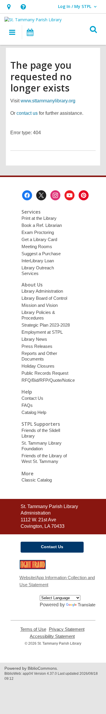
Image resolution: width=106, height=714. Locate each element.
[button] (8, 6)
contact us (27, 113)
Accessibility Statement (52, 636)
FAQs (27, 405)
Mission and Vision (39, 305)
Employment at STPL (42, 332)
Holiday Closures (37, 366)
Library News (34, 339)
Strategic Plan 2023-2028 (45, 324)
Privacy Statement (67, 629)
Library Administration (42, 291)
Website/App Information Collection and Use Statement (57, 581)
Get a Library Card (39, 239)
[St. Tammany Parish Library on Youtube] (69, 195)
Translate (86, 604)
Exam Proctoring (37, 232)
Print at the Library (39, 218)
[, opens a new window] (33, 567)
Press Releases (36, 346)
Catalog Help (33, 412)
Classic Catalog (36, 479)
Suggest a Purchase (41, 253)
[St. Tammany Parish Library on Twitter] (41, 195)
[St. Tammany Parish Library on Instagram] (55, 195)
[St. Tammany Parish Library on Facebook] (27, 195)
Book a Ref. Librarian (41, 225)
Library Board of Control (44, 298)
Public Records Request (44, 373)
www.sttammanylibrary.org (48, 100)
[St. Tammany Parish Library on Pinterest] (84, 195)
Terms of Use (33, 629)
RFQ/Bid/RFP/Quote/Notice (48, 380)
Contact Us (32, 398)
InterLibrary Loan (37, 260)
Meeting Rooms (36, 246)
